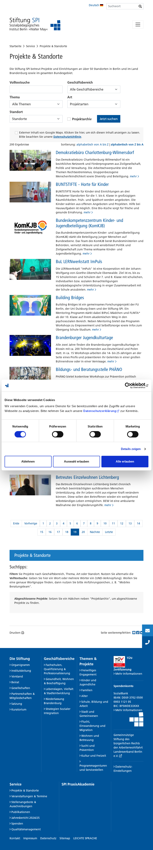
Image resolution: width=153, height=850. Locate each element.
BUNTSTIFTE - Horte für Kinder (82, 184)
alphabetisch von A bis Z (92, 144)
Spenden (17, 823)
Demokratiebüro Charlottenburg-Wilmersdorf (95, 152)
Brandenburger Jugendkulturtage (84, 337)
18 (66, 532)
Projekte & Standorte (53, 46)
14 (138, 523)
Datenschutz (48, 838)
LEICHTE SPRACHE (85, 838)
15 (41, 532)
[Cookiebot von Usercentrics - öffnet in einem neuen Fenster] (131, 385)
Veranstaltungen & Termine (29, 796)
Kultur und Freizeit (93, 755)
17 (58, 532)
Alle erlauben (125, 461)
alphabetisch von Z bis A (127, 144)
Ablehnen (28, 461)
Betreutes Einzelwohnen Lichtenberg (87, 477)
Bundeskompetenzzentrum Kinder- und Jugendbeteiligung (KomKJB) (89, 223)
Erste (16, 523)
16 (50, 532)
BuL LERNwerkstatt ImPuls (79, 261)
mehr (133, 176)
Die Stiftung (20, 658)
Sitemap (65, 838)
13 (130, 523)
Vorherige (30, 523)
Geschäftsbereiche (59, 658)
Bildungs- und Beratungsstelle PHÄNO (89, 369)
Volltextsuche (20, 82)
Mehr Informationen (128, 673)
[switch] (57, 434)
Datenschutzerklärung (99, 411)
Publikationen (20, 812)
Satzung (16, 704)
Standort (16, 112)
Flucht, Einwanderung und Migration (92, 726)
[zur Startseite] (35, 24)
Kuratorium (18, 709)
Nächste (95, 532)
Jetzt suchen (109, 119)
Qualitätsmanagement (26, 829)
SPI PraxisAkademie (78, 784)
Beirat (15, 682)
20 (83, 532)
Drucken (15, 632)
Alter (84, 696)
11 (113, 523)
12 (121, 523)
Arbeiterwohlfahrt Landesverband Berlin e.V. (128, 752)
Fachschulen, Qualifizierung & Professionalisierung (57, 669)
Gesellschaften (20, 688)
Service (30, 46)
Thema (15, 97)
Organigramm (20, 665)
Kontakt (15, 838)
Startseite (16, 46)
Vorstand (17, 676)
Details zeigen (131, 449)
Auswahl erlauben (76, 461)
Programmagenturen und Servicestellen (93, 768)
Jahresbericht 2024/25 (25, 818)
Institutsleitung (21, 670)
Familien (86, 690)
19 (74, 532)
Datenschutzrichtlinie (67, 137)
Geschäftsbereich (80, 82)
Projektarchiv (82, 119)
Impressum (30, 838)
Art (69, 97)
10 (105, 523)
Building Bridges (70, 297)
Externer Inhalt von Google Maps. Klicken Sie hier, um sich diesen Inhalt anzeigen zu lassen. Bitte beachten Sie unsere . (79, 135)
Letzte (109, 532)
